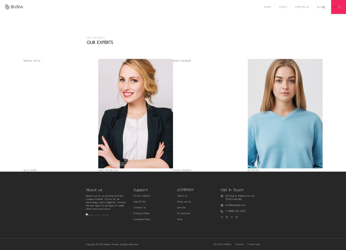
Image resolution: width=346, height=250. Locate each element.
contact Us (140, 207)
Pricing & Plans (142, 213)
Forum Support (142, 195)
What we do (184, 201)
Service (181, 207)
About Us (182, 195)
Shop (179, 219)
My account (183, 213)
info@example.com (235, 204)
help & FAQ (140, 201)
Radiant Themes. (111, 244)
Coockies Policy (142, 219)
